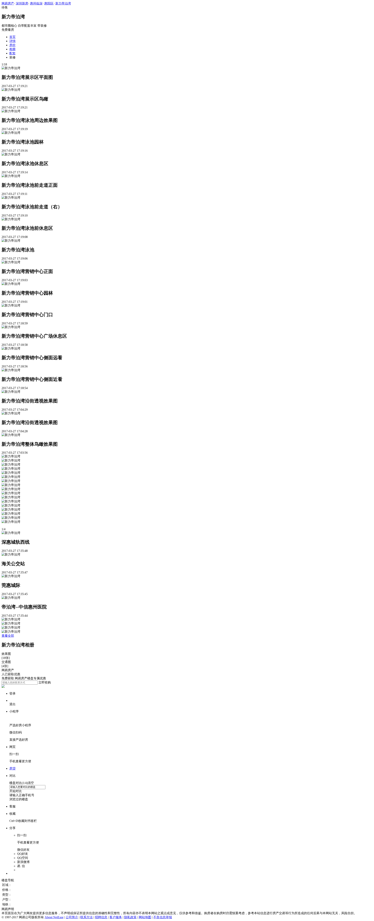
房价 (12, 45)
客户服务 (115, 917)
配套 (12, 53)
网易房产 (8, 3)
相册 (12, 49)
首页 (12, 37)
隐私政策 (130, 917)
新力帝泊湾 (63, 3)
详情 (12, 41)
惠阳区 (49, 3)
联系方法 (86, 917)
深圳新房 (22, 3)
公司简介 (72, 917)
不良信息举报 (162, 917)
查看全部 (8, 635)
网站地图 (145, 917)
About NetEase (54, 917)
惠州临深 (36, 3)
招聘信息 (101, 917)
